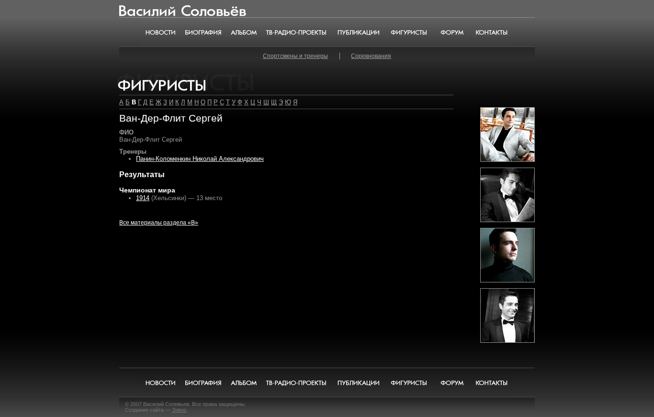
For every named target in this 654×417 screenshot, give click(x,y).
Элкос (179, 410)
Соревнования (371, 56)
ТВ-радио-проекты (297, 31)
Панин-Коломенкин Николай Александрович (200, 158)
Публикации (358, 31)
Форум (452, 31)
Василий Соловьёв (152, 9)
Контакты (491, 31)
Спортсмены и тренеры (295, 56)
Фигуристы (408, 31)
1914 (142, 198)
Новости (160, 31)
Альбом (244, 31)
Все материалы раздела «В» (158, 222)
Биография (204, 31)
